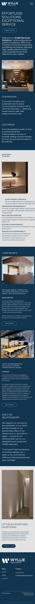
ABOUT (4, 572)
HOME (4, 575)
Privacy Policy (6, 593)
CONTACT (5, 579)
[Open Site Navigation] (31, 4)
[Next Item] (30, 344)
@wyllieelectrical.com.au (25, 575)
